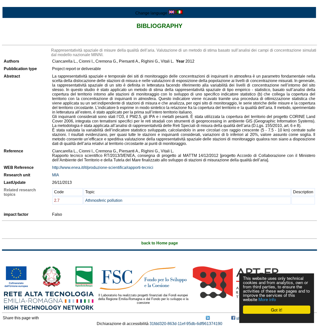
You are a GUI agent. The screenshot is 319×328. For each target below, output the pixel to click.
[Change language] (175, 13)
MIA (55, 175)
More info (267, 299)
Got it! (276, 310)
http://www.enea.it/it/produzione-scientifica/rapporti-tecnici (102, 167)
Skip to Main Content (20, 4)
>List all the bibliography (23, 40)
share (240, 318)
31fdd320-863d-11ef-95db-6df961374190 (186, 324)
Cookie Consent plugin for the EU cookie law (276, 318)
